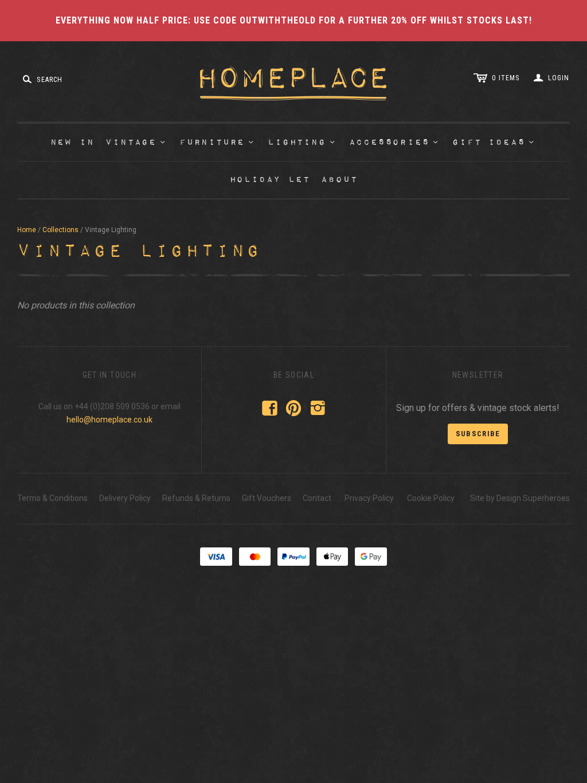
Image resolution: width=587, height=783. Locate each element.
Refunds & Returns (196, 498)
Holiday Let (270, 179)
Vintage (135, 142)
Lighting (302, 142)
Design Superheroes (533, 498)
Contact (317, 498)
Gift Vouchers (266, 498)
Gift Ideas (493, 142)
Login (559, 78)
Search (49, 80)
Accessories (394, 142)
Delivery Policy (125, 498)
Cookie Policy (431, 498)
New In (72, 142)
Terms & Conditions (52, 498)
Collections (60, 230)
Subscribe (478, 433)
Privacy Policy (369, 498)
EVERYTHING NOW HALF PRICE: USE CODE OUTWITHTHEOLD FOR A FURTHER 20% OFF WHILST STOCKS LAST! (294, 20)
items (505, 78)
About (339, 179)
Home (26, 230)
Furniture (217, 142)
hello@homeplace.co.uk (109, 419)
